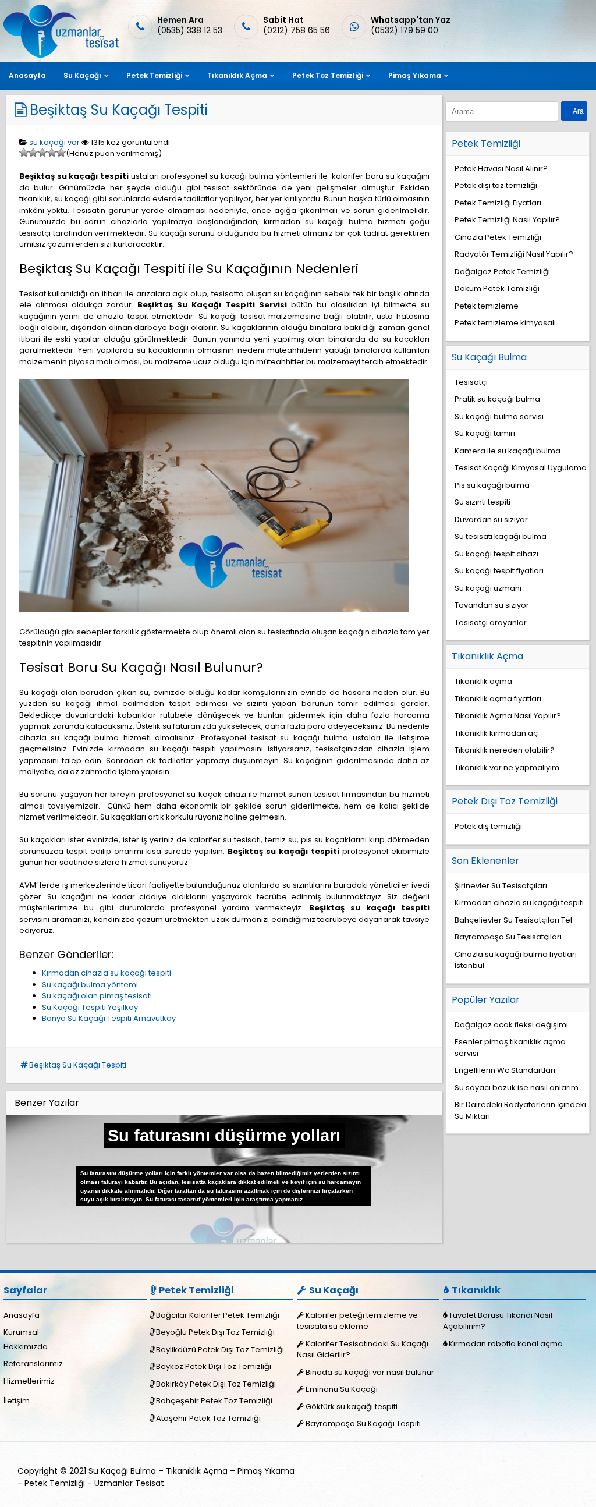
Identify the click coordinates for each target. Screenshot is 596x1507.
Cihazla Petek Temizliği (498, 237)
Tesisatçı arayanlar (491, 622)
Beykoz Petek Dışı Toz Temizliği (213, 1366)
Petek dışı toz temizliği (496, 185)
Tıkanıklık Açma (237, 75)
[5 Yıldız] (61, 152)
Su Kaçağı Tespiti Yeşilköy (90, 1007)
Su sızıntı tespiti (482, 502)
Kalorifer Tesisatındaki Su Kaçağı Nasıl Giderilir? (362, 1349)
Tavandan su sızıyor (492, 605)
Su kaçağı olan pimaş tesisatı (97, 995)
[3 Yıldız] (42, 152)
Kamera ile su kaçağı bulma (507, 450)
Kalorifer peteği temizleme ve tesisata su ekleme (357, 1321)
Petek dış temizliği (488, 826)
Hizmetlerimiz (29, 1381)
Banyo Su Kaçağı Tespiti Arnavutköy (109, 1018)
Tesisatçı (471, 382)
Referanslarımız (33, 1363)
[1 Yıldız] (24, 152)
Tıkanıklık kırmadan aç (496, 733)
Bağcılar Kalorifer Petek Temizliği (217, 1315)
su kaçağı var (54, 142)
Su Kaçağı (82, 75)
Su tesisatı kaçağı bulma (501, 536)
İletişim (16, 1400)
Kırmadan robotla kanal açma (506, 1343)
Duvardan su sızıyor (491, 519)
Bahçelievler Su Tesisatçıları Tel (513, 920)
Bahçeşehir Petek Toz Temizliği (214, 1400)
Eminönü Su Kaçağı (342, 1389)
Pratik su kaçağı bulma (497, 399)
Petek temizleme (487, 305)
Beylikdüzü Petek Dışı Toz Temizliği (220, 1349)
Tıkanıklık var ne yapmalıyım (507, 767)
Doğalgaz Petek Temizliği (502, 271)
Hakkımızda (25, 1346)
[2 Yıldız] (33, 152)
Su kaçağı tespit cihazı (496, 553)
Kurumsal (21, 1332)
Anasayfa (27, 75)
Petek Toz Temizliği (327, 75)
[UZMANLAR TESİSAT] (59, 55)
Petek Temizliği (154, 75)
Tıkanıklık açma (483, 681)
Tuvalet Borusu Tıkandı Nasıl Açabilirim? (497, 1321)
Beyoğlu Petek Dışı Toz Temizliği (215, 1332)
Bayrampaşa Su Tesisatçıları (508, 936)
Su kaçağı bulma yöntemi (90, 984)
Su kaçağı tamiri (485, 433)
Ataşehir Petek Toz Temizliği (208, 1418)
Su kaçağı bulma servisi (499, 416)
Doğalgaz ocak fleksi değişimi (511, 1024)
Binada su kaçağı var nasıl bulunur (370, 1372)
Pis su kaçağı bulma (492, 485)
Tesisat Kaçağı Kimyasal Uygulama (521, 467)
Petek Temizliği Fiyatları (498, 202)
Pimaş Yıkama (414, 75)
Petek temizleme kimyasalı (505, 322)
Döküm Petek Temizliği (497, 288)
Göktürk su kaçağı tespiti (352, 1406)
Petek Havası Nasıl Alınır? (501, 168)
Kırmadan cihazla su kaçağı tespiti (106, 972)
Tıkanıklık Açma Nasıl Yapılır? (508, 715)
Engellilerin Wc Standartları (505, 1070)
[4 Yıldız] (51, 152)
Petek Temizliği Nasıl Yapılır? (507, 219)
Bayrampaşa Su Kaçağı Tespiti (363, 1423)
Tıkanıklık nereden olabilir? (505, 750)
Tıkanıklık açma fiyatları (498, 698)
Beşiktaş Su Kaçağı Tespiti (119, 109)
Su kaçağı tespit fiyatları (499, 570)
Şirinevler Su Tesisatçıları (501, 885)
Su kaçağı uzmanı (488, 588)
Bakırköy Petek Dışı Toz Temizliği (216, 1383)
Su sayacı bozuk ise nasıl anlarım (517, 1087)
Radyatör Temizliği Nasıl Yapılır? (514, 254)
